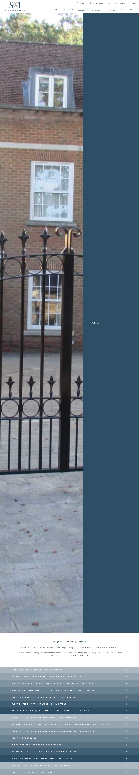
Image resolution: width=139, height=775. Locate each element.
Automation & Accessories (97, 9)
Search (82, 3)
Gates (71, 9)
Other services (112, 9)
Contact (132, 9)
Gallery (122, 9)
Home (55, 9)
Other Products (81, 9)
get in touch (56, 655)
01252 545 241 (98, 3)
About (63, 9)
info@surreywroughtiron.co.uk (123, 3)
